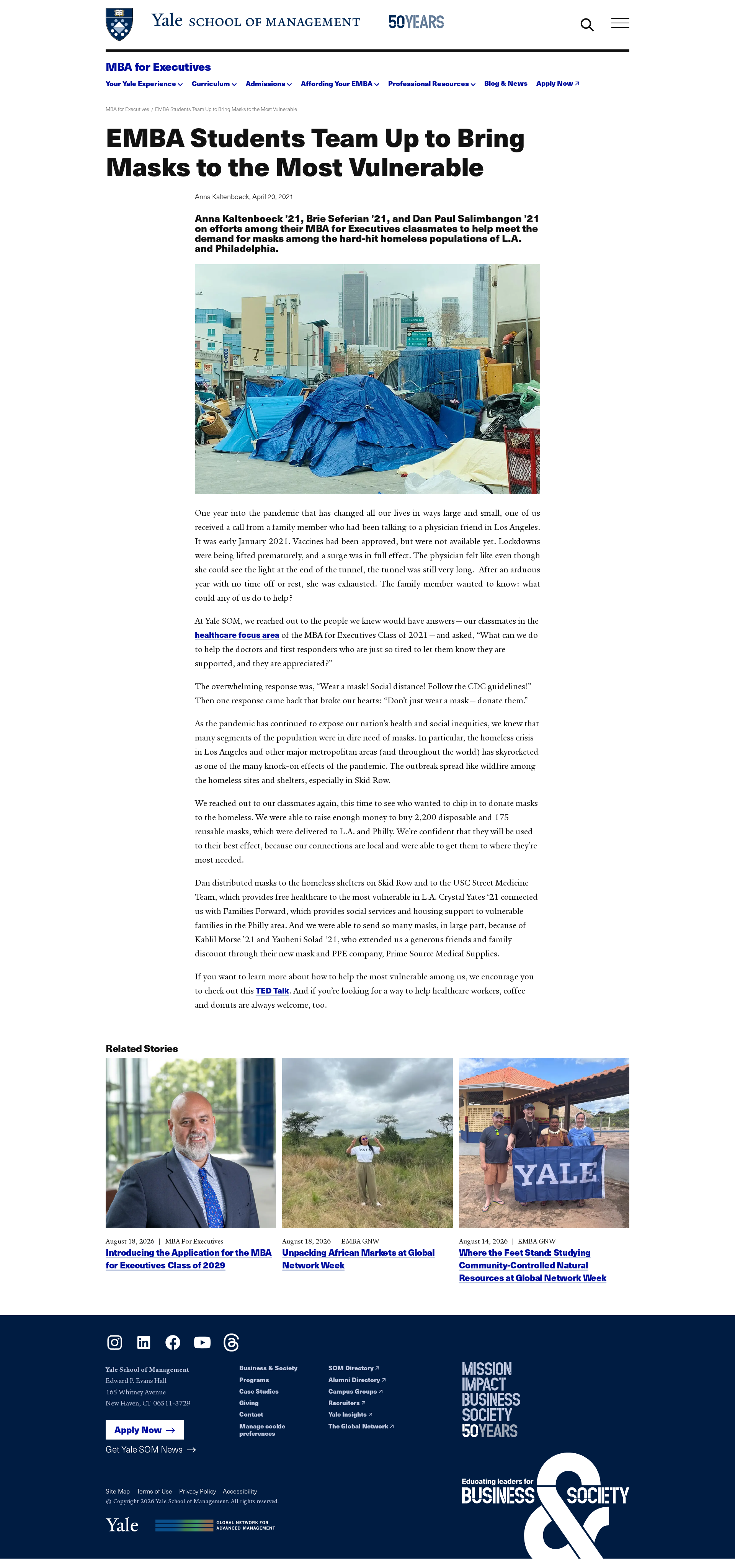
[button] (144, 81)
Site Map (118, 1491)
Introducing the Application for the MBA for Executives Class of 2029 (189, 1258)
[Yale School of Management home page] (234, 24)
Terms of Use (154, 1491)
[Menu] (620, 23)
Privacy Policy (197, 1491)
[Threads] (231, 1348)
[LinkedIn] (144, 1348)
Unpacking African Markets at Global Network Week (358, 1258)
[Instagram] (115, 1348)
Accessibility (240, 1491)
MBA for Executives (158, 66)
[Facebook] (173, 1348)
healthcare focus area (237, 634)
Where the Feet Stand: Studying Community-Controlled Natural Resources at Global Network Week (532, 1265)
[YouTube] (202, 1348)
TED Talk (272, 990)
